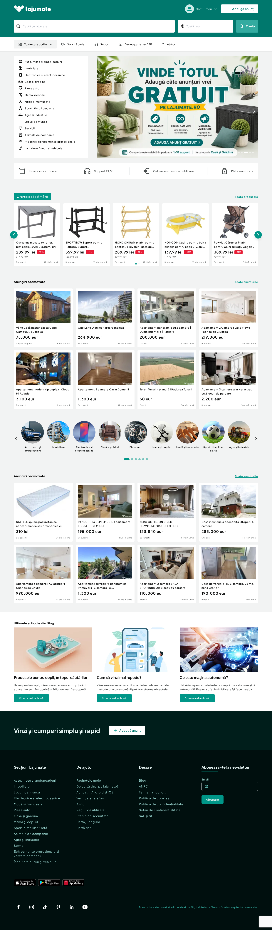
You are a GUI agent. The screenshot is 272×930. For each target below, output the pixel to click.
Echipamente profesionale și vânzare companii (36, 854)
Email (205, 779)
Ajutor (81, 804)
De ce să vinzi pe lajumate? (97, 786)
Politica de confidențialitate (161, 804)
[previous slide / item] (100, 107)
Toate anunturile (246, 281)
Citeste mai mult (29, 698)
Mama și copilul (26, 822)
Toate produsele (246, 196)
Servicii (20, 845)
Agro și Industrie (26, 840)
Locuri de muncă (27, 792)
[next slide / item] (254, 107)
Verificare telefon (90, 798)
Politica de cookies (154, 798)
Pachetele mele (88, 780)
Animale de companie (31, 834)
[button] (236, 152)
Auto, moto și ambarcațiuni (35, 780)
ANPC (143, 786)
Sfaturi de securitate (92, 816)
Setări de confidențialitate (160, 810)
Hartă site (84, 828)
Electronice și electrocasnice (37, 798)
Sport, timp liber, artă (30, 828)
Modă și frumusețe (28, 804)
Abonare (212, 799)
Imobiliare (22, 786)
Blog (142, 780)
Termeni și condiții (153, 792)
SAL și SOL (147, 816)
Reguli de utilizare (90, 810)
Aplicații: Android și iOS (95, 792)
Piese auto (22, 810)
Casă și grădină (26, 816)
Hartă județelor (88, 822)
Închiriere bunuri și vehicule (35, 862)
